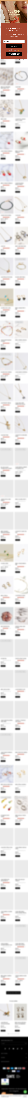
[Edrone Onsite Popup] (14, 549)
